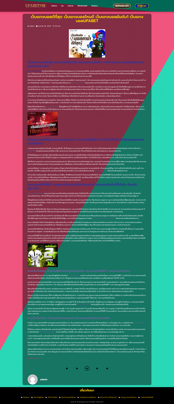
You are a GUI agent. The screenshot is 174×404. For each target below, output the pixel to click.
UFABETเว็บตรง (34, 358)
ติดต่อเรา (94, 6)
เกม (62, 6)
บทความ (70, 6)
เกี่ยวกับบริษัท (82, 6)
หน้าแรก (54, 6)
